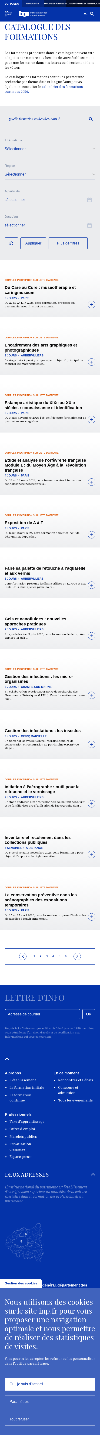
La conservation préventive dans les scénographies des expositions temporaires (41, 900)
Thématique (13, 140)
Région (10, 165)
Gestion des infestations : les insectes (43, 730)
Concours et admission (68, 1090)
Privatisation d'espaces (20, 1146)
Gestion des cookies (21, 1283)
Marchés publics (23, 1136)
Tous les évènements (75, 1100)
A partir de (12, 191)
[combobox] (50, 149)
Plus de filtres (68, 243)
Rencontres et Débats (75, 1080)
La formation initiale (27, 1087)
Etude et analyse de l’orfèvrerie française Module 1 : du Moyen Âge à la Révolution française (45, 465)
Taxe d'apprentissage (27, 1121)
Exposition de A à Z (24, 522)
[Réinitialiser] (11, 243)
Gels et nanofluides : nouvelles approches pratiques (35, 621)
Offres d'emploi (22, 1129)
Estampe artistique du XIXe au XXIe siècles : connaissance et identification (43, 405)
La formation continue (20, 1098)
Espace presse (21, 1156)
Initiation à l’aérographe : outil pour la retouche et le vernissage (42, 789)
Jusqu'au (11, 216)
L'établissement (23, 1080)
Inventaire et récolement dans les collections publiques (38, 840)
